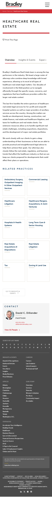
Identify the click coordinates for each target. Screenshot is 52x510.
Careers (28, 361)
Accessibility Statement (16, 481)
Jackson (5, 403)
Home (4, 11)
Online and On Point (9, 451)
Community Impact (32, 398)
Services (9, 11)
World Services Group (16, 483)
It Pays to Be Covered (10, 446)
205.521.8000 (29, 476)
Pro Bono (29, 396)
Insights (5, 371)
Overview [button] (10, 60)
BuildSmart (6, 430)
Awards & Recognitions (10, 361)
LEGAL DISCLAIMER (40, 476)
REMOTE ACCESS (31, 481)
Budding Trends (8, 428)
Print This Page (11, 40)
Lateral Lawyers (31, 366)
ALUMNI (40, 481)
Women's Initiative (32, 393)
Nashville (6, 411)
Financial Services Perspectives (13, 438)
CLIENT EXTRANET (9, 476)
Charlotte (6, 390)
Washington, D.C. (8, 417)
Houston (6, 398)
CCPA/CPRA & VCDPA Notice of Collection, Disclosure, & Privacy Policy (25, 478)
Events (5, 366)
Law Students (30, 363)
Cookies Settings (25, 485)
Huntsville (6, 401)
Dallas (5, 396)
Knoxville (6, 406)
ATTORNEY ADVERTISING (33, 483)
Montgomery (7, 409)
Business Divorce (8, 433)
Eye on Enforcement (10, 436)
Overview (29, 385)
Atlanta (5, 385)
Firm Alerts (6, 369)
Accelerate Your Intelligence (12, 425)
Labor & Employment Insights (12, 449)
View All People (11, 330)
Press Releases (7, 377)
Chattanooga (7, 393)
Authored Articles (9, 363)
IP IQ (4, 444)
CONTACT (20, 476)
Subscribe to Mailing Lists (11, 465)
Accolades (29, 401)
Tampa (5, 414)
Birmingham (7, 388)
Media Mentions (8, 374)
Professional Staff (32, 369)
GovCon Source (8, 441)
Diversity (29, 390)
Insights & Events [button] (27, 60)
